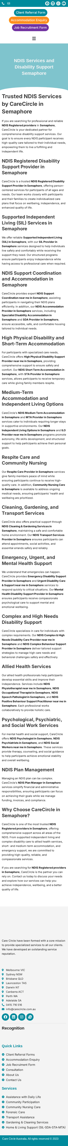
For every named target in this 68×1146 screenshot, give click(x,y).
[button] (34, 38)
